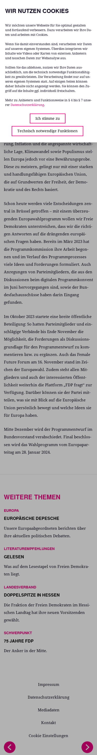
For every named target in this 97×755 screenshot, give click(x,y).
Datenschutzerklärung (48, 697)
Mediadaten (48, 709)
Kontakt (48, 722)
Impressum (48, 684)
